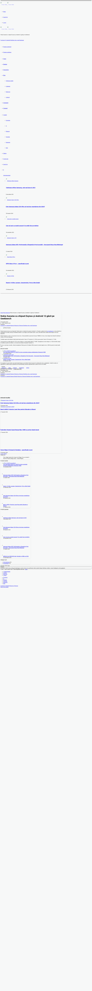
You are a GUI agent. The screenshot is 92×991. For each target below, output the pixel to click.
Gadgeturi (8, 86)
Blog (4, 75)
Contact (5, 575)
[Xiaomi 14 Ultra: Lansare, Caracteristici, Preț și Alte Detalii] (10, 275)
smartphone (21, 367)
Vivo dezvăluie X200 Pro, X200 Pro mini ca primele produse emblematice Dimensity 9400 (24, 352)
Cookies (5, 572)
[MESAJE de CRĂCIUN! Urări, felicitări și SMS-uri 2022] (8, 555)
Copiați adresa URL (17, 369)
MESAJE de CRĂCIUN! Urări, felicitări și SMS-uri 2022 (16, 556)
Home (4, 58)
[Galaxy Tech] (7, 4)
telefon (27, 367)
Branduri (5, 64)
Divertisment (6, 563)
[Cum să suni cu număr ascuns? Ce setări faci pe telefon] (12, 218)
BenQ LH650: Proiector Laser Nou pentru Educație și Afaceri (18, 409)
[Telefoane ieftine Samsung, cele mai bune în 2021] (12, 180)
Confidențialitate (6, 571)
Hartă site (5, 574)
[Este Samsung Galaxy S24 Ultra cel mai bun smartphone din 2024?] (12, 199)
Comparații (5, 102)
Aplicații (8, 97)
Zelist (26, 569)
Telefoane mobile (9, 80)
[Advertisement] (41, 302)
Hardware (8, 91)
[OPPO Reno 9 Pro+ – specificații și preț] (10, 256)
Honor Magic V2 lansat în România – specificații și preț (16, 450)
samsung (15, 367)
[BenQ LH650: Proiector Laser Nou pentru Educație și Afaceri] (7, 406)
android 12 (4, 367)
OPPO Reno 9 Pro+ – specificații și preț (17, 263)
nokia (9, 367)
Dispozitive (6, 69)
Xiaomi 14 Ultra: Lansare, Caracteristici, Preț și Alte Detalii (23, 282)
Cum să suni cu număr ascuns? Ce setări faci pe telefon (22, 225)
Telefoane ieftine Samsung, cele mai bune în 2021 (20, 187)
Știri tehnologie (6, 312)
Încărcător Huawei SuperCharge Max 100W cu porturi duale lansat (20, 430)
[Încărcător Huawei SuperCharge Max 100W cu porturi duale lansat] (14, 427)
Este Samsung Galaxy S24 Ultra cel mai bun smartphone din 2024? (25, 206)
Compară (5, 108)
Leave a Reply (4, 453)
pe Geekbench (50, 331)
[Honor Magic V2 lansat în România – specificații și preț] (14, 447)
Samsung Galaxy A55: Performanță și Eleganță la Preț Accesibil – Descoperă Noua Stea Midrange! (34, 244)
